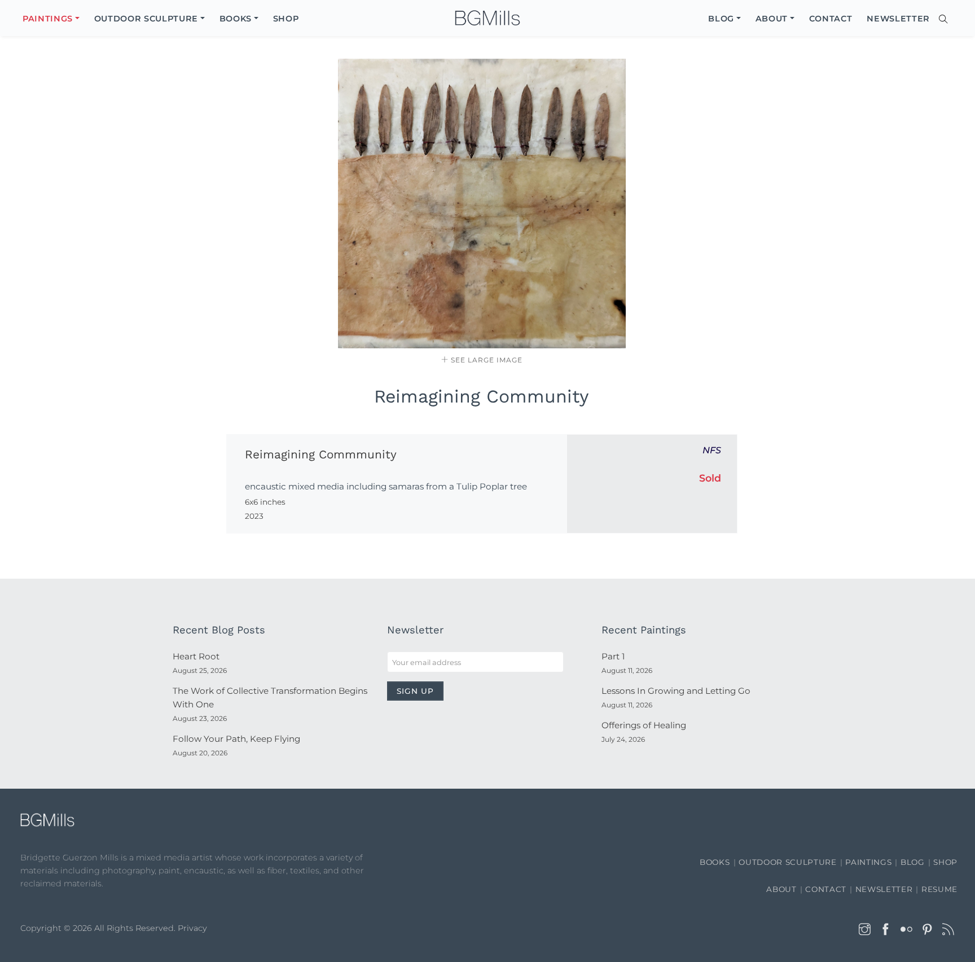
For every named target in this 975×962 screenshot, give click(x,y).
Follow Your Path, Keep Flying (236, 738)
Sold (710, 478)
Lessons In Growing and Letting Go (675, 690)
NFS (711, 450)
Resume (939, 889)
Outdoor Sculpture (787, 862)
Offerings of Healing (643, 725)
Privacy (192, 928)
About (781, 889)
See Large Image (485, 360)
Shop (945, 862)
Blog (913, 862)
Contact (825, 889)
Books (715, 862)
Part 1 (613, 656)
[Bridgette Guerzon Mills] (487, 18)
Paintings (868, 862)
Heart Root (196, 656)
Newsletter (884, 889)
